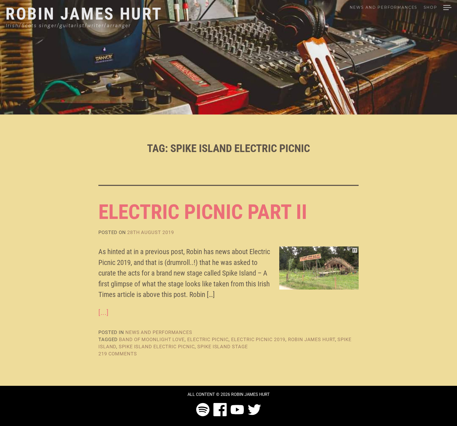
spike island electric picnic (157, 346)
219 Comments (117, 353)
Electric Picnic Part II (202, 212)
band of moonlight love (152, 339)
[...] (103, 312)
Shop (430, 8)
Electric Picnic (208, 339)
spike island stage (222, 346)
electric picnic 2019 (258, 339)
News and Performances (383, 8)
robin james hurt (311, 339)
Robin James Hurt (84, 14)
